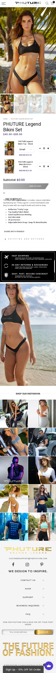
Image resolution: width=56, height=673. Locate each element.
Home (5, 119)
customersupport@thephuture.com (28, 559)
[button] (23, 669)
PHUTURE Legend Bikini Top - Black (25, 142)
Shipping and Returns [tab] (26, 239)
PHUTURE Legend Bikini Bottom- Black (25, 164)
